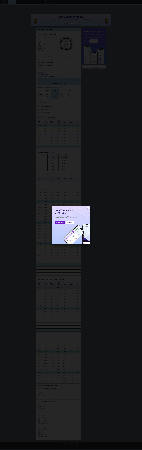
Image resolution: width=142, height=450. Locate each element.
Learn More (69, 222)
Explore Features (60, 222)
